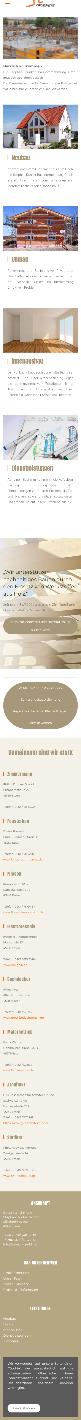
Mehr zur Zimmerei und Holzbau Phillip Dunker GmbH (40, 626)
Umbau (20, 259)
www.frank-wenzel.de (18, 1070)
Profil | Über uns (16, 1273)
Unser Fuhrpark (16, 1284)
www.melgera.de (15, 965)
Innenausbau (27, 361)
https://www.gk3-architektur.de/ (25, 1123)
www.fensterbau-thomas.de (23, 859)
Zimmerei (11, 1341)
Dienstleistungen (32, 468)
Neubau (21, 157)
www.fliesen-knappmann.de (23, 912)
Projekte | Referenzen (20, 1290)
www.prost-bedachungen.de (23, 1017)
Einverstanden (24, 1408)
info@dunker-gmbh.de (20, 1244)
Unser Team (13, 1278)
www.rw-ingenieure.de (19, 1175)
